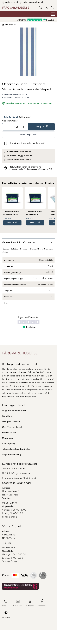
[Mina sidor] (46, 7)
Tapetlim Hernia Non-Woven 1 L (34, 213)
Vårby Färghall (11, 2)
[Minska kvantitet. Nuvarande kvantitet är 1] (7, 126)
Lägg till (39, 127)
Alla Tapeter (10, 25)
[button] (40, 7)
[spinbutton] (14, 127)
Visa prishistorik (9, 121)
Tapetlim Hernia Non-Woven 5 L (11, 213)
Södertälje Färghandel (32, 2)
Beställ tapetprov (28, 135)
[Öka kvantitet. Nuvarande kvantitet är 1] (23, 126)
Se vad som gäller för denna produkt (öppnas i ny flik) (31, 169)
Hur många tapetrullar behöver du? (27, 143)
